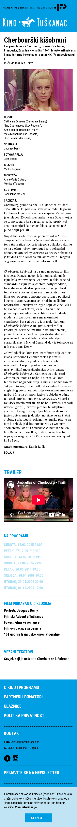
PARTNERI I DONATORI (23, 696)
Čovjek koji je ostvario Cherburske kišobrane (36, 659)
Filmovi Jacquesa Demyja (22, 628)
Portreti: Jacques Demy (21, 610)
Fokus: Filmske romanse (21, 622)
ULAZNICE (13, 706)
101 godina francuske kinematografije (32, 634)
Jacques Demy (23, 63)
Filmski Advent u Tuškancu (23, 616)
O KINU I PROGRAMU (21, 687)
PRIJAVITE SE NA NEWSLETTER (31, 772)
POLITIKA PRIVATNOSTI (24, 715)
